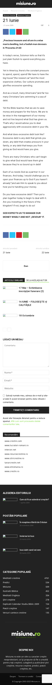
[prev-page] (4, 329)
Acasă (5, 11)
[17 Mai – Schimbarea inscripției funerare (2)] (10, 291)
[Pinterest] (19, 32)
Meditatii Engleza (35, 11)
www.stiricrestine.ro (14, 458)
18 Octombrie (26, 315)
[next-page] (9, 329)
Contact (39, 676)
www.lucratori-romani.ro (16, 445)
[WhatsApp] (26, 32)
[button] (4, 4)
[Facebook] (6, 32)
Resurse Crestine (18, 11)
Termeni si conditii (25, 676)
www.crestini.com (13, 441)
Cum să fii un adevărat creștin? (34, 499)
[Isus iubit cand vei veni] (10, 553)
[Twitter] (12, 32)
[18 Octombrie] (10, 319)
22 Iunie (45, 252)
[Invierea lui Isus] (10, 540)
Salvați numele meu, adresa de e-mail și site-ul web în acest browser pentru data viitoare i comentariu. (25, 398)
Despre (13, 676)
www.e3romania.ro (14, 467)
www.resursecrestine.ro (16, 454)
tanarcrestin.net (12, 462)
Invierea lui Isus (27, 536)
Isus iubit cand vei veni (30, 550)
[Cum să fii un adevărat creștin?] (10, 503)
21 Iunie (6, 252)
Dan (26, 266)
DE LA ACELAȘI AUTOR (36, 280)
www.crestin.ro (12, 471)
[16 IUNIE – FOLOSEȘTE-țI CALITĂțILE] (10, 305)
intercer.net (10, 449)
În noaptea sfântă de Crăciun (33, 522)
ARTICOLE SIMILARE (14, 280)
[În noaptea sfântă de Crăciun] (10, 526)
